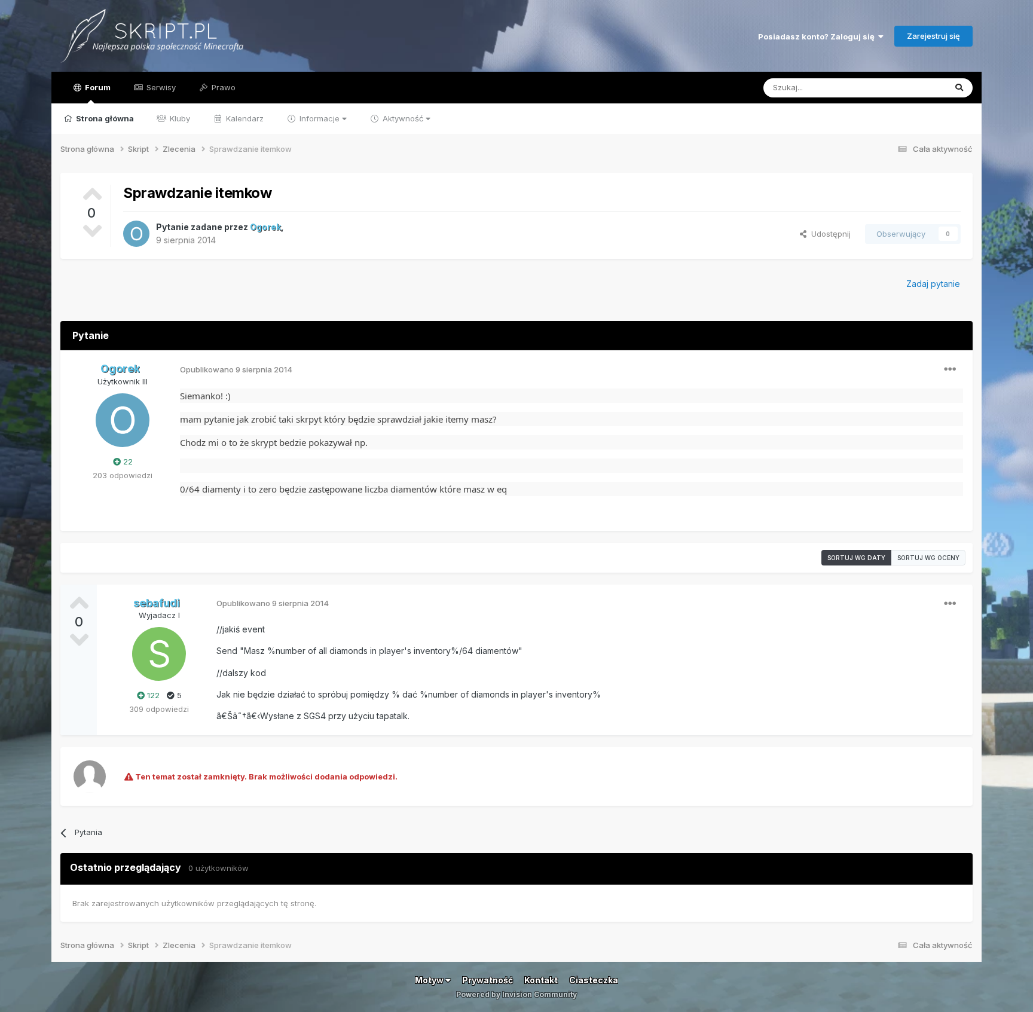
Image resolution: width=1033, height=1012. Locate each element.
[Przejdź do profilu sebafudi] (159, 654)
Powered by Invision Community (516, 994)
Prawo (222, 87)
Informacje (319, 118)
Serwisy (160, 87)
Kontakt (541, 980)
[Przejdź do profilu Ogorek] (136, 234)
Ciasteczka (593, 980)
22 (127, 461)
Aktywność (403, 118)
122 (152, 695)
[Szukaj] (959, 87)
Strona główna (104, 118)
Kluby (178, 118)
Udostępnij (828, 234)
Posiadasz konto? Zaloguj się (818, 36)
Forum (97, 87)
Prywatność (487, 980)
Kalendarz (244, 118)
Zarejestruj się (933, 36)
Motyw (430, 980)
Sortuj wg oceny (928, 557)
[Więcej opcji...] (950, 369)
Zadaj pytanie (933, 284)
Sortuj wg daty (856, 557)
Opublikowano (236, 369)
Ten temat (911, 87)
